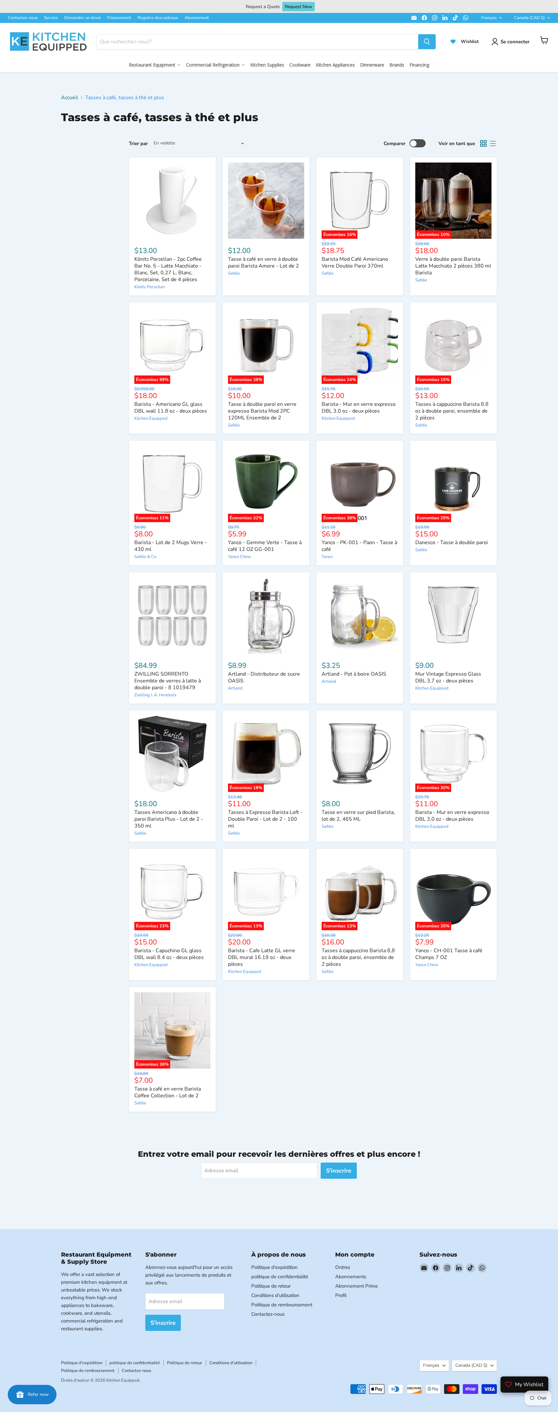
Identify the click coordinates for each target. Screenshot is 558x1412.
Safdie (234, 273)
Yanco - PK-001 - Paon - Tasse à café (359, 546)
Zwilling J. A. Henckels (155, 695)
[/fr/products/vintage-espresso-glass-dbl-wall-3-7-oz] (453, 615)
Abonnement (197, 18)
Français (489, 18)
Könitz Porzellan (149, 287)
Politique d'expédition (274, 1267)
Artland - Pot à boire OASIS (354, 674)
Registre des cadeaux (158, 18)
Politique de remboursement (281, 1304)
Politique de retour (271, 1286)
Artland (235, 688)
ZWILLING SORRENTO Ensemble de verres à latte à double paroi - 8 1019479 (167, 680)
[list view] (492, 143)
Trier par (138, 143)
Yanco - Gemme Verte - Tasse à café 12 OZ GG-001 (265, 546)
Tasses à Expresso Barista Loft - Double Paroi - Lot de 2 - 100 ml (265, 819)
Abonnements (350, 1276)
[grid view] (483, 143)
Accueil (69, 97)
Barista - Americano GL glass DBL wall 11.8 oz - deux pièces (170, 408)
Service (51, 18)
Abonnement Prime (356, 1286)
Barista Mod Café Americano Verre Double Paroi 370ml (355, 262)
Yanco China (239, 557)
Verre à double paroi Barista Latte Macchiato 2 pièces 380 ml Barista (453, 266)
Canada (529, 18)
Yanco (327, 557)
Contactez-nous (22, 18)
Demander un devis (82, 18)
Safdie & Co (145, 557)
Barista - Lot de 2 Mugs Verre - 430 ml (170, 546)
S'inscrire (338, 1171)
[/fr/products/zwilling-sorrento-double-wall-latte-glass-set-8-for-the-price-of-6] (172, 615)
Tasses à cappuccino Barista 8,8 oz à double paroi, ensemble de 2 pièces (452, 411)
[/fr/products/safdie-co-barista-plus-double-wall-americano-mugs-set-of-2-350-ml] (172, 754)
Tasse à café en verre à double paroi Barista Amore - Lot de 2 (263, 262)
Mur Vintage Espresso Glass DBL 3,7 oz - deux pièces (448, 677)
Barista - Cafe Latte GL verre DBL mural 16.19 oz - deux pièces (261, 957)
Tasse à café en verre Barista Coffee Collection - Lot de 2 (167, 1092)
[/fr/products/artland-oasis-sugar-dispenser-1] (266, 615)
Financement (119, 18)
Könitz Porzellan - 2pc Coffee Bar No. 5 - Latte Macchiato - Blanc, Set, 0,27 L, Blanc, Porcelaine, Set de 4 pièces (168, 269)
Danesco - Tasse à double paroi (451, 542)
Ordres (342, 1267)
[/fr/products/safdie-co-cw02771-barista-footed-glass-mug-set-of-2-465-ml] (360, 754)
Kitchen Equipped (151, 418)
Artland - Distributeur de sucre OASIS (264, 677)
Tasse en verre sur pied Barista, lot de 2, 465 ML (358, 816)
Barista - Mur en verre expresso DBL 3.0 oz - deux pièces (359, 408)
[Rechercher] (427, 41)
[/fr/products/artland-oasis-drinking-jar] (360, 615)
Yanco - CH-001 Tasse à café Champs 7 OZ (448, 954)
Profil (340, 1295)
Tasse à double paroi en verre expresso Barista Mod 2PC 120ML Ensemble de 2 (262, 411)
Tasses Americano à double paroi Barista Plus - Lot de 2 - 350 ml (168, 819)
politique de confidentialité (279, 1276)
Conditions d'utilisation (275, 1295)
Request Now (298, 7)
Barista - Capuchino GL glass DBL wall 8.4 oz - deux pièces (169, 954)
